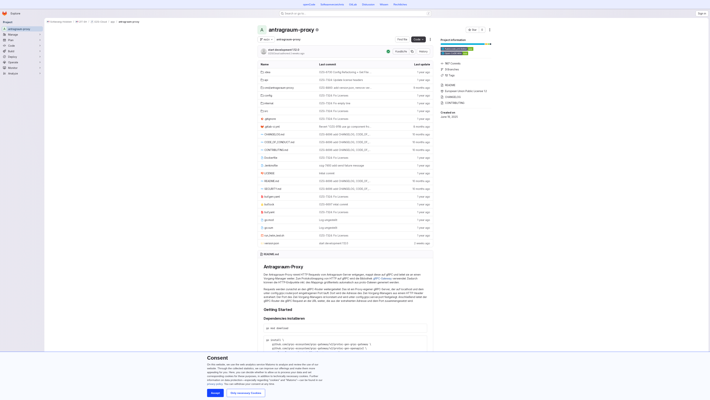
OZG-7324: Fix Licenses (333, 95)
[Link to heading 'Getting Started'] (294, 309)
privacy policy (215, 383)
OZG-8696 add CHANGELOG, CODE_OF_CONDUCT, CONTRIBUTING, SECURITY (345, 134)
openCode (309, 4)
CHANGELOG (453, 97)
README (450, 85)
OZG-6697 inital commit (333, 204)
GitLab (353, 4)
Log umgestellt (328, 219)
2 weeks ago (297, 53)
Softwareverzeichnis (332, 4)
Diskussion (368, 4)
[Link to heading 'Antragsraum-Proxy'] (305, 266)
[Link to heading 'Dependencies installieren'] (306, 318)
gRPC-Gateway (382, 278)
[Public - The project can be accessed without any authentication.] (317, 29)
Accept (215, 392)
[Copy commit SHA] (412, 51)
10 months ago (421, 134)
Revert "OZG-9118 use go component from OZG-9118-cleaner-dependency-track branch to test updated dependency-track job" (345, 126)
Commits (453, 63)
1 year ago (423, 72)
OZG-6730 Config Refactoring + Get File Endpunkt (345, 72)
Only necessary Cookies (246, 392)
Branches (452, 69)
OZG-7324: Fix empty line (334, 103)
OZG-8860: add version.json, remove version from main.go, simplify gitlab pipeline (345, 87)
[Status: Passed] (388, 51)
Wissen (384, 4)
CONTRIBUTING (454, 102)
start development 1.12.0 (283, 49)
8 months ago (421, 126)
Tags (450, 75)
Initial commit (326, 173)
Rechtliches (400, 4)
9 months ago (421, 87)
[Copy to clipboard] (423, 328)
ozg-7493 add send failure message (341, 165)
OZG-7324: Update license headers (341, 79)
